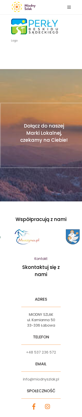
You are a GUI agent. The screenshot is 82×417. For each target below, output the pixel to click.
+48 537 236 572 (41, 352)
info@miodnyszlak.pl (41, 379)
